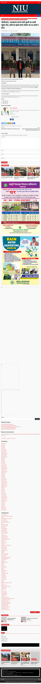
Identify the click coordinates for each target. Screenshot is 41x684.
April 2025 (3, 462)
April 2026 (3, 448)
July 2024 (3, 473)
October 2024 (3, 470)
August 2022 (3, 501)
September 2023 (4, 485)
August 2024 (3, 472)
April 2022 (3, 506)
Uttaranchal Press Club (5, 607)
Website (2, 158)
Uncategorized (4, 594)
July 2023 (3, 488)
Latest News (29, 18)
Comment (3, 136)
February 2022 (4, 508)
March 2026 (3, 449)
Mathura (3, 563)
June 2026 (3, 445)
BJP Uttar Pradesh (4, 524)
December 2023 (4, 482)
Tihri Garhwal (3, 591)
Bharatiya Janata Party (5, 522)
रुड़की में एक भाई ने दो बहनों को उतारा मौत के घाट (8, 429)
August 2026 (3, 443)
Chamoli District (4, 529)
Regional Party (4, 585)
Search (2, 417)
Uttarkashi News (4, 608)
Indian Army (3, 556)
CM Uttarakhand (4, 533)
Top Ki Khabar (6, 19)
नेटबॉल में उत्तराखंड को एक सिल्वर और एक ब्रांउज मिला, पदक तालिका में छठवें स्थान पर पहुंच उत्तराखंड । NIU (31, 129)
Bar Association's (4, 521)
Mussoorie (3, 565)
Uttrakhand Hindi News (23, 19)
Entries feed (3, 636)
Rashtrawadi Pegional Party (6, 582)
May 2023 (3, 490)
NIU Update (3, 575)
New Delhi (3, 571)
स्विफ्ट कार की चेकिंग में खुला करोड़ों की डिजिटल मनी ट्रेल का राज (33, 171)
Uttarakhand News (17, 19)
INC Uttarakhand (4, 554)
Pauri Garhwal (4, 579)
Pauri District (3, 577)
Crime (7, 18)
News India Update (34, 18)
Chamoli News (4, 530)
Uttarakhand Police (4, 605)
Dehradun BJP (4, 535)
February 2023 (4, 494)
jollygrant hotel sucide (7, 125)
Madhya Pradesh (4, 562)
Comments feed (4, 638)
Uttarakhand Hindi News (5, 602)
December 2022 (4, 496)
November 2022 (4, 497)
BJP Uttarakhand (4, 525)
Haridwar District (4, 550)
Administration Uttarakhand (6, 518)
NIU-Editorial (3, 576)
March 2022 (3, 507)
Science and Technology (5, 586)
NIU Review (3, 574)
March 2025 (3, 464)
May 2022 (3, 505)
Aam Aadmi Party (4, 515)
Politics (2, 580)
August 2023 (3, 487)
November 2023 (4, 483)
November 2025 (4, 454)
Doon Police (3, 540)
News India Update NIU (22, 681)
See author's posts (14, 116)
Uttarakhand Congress (5, 599)
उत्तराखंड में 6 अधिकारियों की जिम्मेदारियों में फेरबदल (8, 427)
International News (4, 558)
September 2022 (4, 500)
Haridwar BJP (3, 548)
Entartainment (4, 542)
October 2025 (3, 455)
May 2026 (3, 447)
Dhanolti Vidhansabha (5, 539)
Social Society (3, 588)
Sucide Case (19, 125)
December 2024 (4, 467)
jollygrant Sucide (13, 125)
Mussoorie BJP (4, 567)
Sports (2, 590)
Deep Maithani (5, 30)
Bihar (2, 523)
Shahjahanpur (4, 587)
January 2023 (3, 495)
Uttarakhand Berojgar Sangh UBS (7, 598)
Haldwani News (4, 547)
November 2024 (4, 468)
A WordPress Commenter (6, 438)
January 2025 (3, 466)
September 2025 (4, 456)
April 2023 (3, 491)
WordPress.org (4, 640)
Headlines (25, 18)
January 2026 (3, 451)
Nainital (2, 568)
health (2, 552)
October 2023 (3, 484)
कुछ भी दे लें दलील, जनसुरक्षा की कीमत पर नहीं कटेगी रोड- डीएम (10, 128)
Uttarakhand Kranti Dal (5, 603)
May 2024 (3, 476)
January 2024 (3, 481)
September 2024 (4, 471)
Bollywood (3, 527)
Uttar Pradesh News (5, 597)
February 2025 (4, 465)
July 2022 (3, 502)
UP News (3, 596)
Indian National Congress (6, 557)
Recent (3, 19)
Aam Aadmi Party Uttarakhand (7, 516)
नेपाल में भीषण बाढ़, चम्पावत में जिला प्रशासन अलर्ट (20, 171)
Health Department (5, 553)
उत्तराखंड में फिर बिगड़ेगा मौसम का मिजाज (7, 171)
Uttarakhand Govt (4, 600)
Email (2, 154)
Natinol (2, 569)
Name (2, 150)
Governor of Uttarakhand (6, 545)
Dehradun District (11, 18)
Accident (2, 517)
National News (4, 570)
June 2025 (3, 460)
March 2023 (3, 493)
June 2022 (3, 504)
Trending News (11, 19)
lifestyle (2, 561)
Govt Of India (3, 546)
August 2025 (3, 458)
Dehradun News (17, 18)
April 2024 (3, 477)
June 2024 (3, 474)
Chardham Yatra (4, 531)
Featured (21, 18)
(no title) (13, 438)
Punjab (2, 581)
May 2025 (3, 461)
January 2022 (3, 510)
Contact (2, 679)
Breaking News (4, 18)
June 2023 (3, 489)
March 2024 (3, 478)
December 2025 (4, 453)
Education (3, 541)
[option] (10, 620)
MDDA (2, 564)
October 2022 (3, 499)
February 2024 (4, 479)
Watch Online (38, 15)
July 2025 (3, 459)
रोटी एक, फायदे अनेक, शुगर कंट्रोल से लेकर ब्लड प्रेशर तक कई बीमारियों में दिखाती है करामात (23, 619)
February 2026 (4, 450)
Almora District (4, 519)
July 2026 (3, 444)
